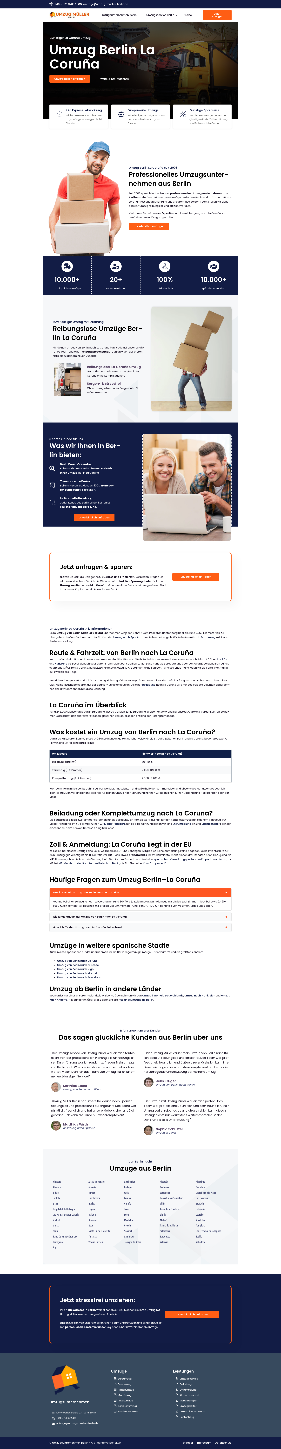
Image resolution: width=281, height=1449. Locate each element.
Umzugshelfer (210, 824)
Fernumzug (208, 637)
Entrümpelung (182, 824)
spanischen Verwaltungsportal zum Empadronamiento (190, 859)
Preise (188, 15)
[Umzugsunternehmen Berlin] (69, 15)
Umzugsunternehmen (69, 1402)
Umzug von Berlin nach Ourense (78, 965)
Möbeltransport (114, 824)
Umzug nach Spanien (127, 637)
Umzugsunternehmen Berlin (118, 15)
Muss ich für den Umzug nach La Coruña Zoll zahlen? (87, 927)
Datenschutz (223, 1443)
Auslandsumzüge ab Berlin (136, 1000)
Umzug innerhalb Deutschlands (162, 995)
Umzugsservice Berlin (160, 15)
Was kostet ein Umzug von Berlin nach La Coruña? (86, 892)
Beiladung (148, 685)
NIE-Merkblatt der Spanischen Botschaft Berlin (89, 863)
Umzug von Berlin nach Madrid (77, 973)
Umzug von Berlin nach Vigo (75, 969)
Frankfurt (222, 659)
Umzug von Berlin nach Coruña (77, 961)
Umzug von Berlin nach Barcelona (79, 977)
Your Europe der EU (155, 863)
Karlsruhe (61, 663)
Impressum (204, 1443)
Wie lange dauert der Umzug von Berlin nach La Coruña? (90, 917)
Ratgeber (187, 1443)
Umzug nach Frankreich (199, 995)
